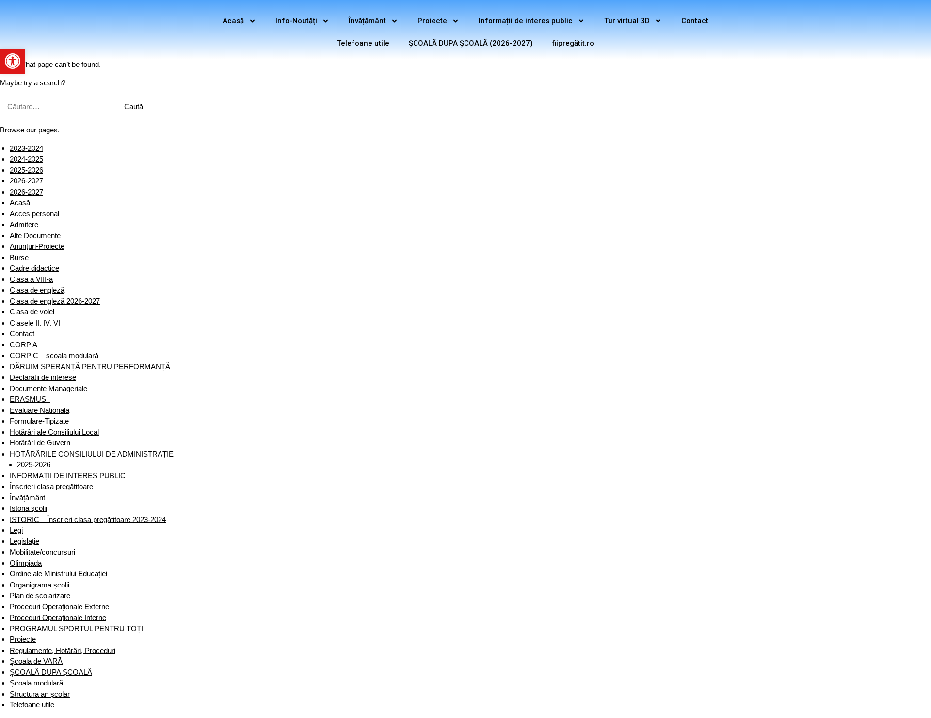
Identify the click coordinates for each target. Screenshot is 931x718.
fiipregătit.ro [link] (573, 43)
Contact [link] (694, 20)
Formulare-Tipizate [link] (39, 421)
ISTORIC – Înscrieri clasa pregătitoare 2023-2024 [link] (88, 519)
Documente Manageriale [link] (48, 388)
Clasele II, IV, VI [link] (35, 323)
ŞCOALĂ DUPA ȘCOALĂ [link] (51, 672)
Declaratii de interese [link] (43, 377)
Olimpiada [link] (26, 563)
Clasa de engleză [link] (37, 290)
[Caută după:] (56, 106)
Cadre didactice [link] (34, 268)
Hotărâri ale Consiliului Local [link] (54, 432)
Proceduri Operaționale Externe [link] (59, 607)
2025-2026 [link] (26, 170)
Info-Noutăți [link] (296, 20)
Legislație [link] (24, 541)
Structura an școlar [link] (40, 694)
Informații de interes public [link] (526, 20)
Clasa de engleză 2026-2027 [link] (55, 301)
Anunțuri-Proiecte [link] (37, 246)
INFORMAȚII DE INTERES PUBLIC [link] (68, 476)
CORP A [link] (23, 345)
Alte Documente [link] (35, 235)
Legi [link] (16, 530)
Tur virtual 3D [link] (627, 20)
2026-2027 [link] (26, 181)
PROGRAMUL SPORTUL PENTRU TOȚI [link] (76, 628)
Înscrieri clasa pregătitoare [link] (51, 486)
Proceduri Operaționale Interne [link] (58, 617)
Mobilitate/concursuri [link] (42, 552)
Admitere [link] (24, 224)
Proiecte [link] (432, 20)
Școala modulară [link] (36, 683)
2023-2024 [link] (26, 148)
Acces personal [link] (34, 214)
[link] (12, 61)
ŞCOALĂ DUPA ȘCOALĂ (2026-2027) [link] (471, 43)
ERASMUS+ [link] (30, 399)
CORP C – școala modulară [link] (54, 355)
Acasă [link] (233, 20)
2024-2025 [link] (26, 159)
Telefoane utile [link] (363, 43)
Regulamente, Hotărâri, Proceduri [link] (62, 650)
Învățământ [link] (367, 20)
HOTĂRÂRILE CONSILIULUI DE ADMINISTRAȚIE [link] (92, 454)
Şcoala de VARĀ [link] (36, 661)
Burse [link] (19, 257)
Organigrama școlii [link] (39, 585)
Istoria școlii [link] (28, 508)
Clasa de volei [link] (32, 312)
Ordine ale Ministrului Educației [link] (58, 574)
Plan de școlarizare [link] (40, 595)
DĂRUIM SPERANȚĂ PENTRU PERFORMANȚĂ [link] (90, 366)
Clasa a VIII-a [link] (31, 279)
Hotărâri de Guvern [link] (40, 443)
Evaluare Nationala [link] (39, 410)
